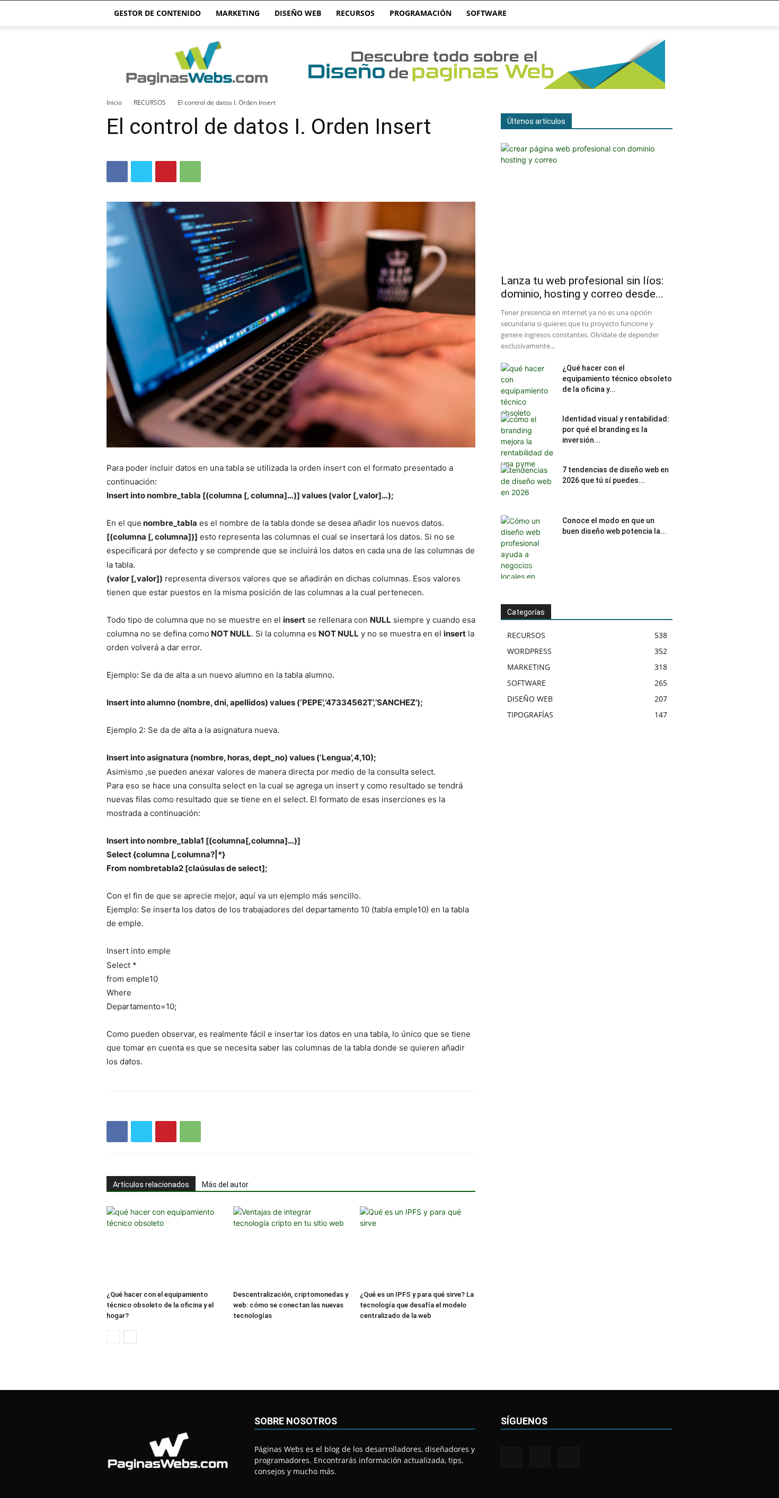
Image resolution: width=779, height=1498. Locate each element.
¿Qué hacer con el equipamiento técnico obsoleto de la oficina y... (617, 378)
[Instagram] (540, 1456)
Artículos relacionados (151, 1184)
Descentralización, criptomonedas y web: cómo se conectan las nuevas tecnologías (290, 1305)
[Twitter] (141, 171)
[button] (659, 14)
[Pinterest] (165, 171)
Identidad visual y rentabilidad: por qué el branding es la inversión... (615, 429)
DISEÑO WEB (298, 13)
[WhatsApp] (190, 171)
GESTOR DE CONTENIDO (157, 13)
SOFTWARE (486, 13)
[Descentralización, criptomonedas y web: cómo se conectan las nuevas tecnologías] (291, 1246)
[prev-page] (113, 1336)
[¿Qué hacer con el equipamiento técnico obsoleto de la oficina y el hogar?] (164, 1246)
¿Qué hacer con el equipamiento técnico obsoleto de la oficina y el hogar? (160, 1305)
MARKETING (238, 13)
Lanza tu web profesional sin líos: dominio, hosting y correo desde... (582, 287)
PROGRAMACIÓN (421, 13)
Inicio (114, 102)
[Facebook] (117, 171)
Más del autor (225, 1184)
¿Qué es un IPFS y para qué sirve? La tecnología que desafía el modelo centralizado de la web (417, 1305)
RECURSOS (355, 13)
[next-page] (130, 1336)
